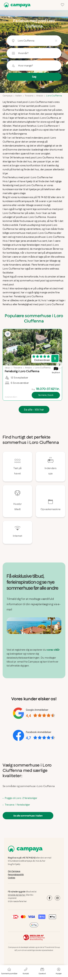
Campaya (7, 95)
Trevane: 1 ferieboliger (17, 804)
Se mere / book (45, 395)
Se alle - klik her (34, 409)
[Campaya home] (16, 5)
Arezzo (39, 95)
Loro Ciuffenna (54, 95)
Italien (18, 95)
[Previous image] (8, 364)
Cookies (11, 877)
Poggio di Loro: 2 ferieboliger (21, 798)
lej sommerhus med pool (31, 280)
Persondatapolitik (16, 874)
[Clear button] (56, 40)
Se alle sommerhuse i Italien (28, 815)
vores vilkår (53, 649)
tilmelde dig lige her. (17, 895)
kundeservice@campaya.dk (22, 861)
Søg (34, 76)
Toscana (29, 95)
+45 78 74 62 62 (29, 857)
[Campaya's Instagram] (57, 898)
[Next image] (59, 364)
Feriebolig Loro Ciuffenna (28, 296)
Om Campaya (14, 871)
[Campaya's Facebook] (49, 898)
